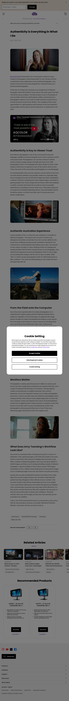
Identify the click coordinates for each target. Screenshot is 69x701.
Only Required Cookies (34, 360)
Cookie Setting (34, 367)
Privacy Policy (45, 347)
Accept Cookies (34, 353)
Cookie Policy (34, 347)
